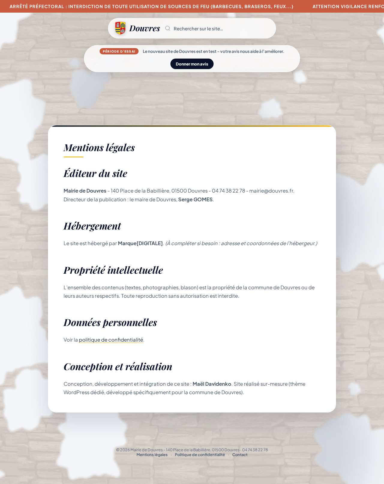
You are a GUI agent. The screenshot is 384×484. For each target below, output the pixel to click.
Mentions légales (152, 454)
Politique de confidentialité (200, 454)
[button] (218, 28)
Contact (240, 454)
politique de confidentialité (111, 339)
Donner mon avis (192, 63)
